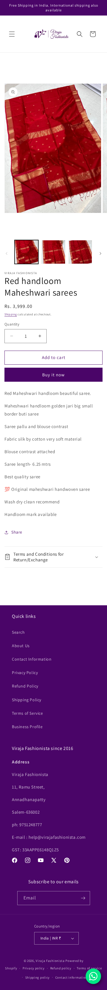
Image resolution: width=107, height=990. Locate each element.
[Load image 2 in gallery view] (53, 252)
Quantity (11, 324)
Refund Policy (25, 686)
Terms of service (89, 968)
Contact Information (31, 659)
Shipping (10, 314)
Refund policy (60, 968)
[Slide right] (100, 253)
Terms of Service (27, 713)
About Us (21, 645)
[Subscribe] (83, 898)
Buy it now (53, 375)
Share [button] (16, 532)
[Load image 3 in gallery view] (80, 252)
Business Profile (27, 726)
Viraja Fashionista (50, 961)
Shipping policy (37, 977)
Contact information (71, 977)
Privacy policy (34, 968)
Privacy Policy (25, 672)
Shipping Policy (26, 699)
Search (18, 632)
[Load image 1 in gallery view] (26, 252)
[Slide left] (6, 253)
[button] (11, 34)
